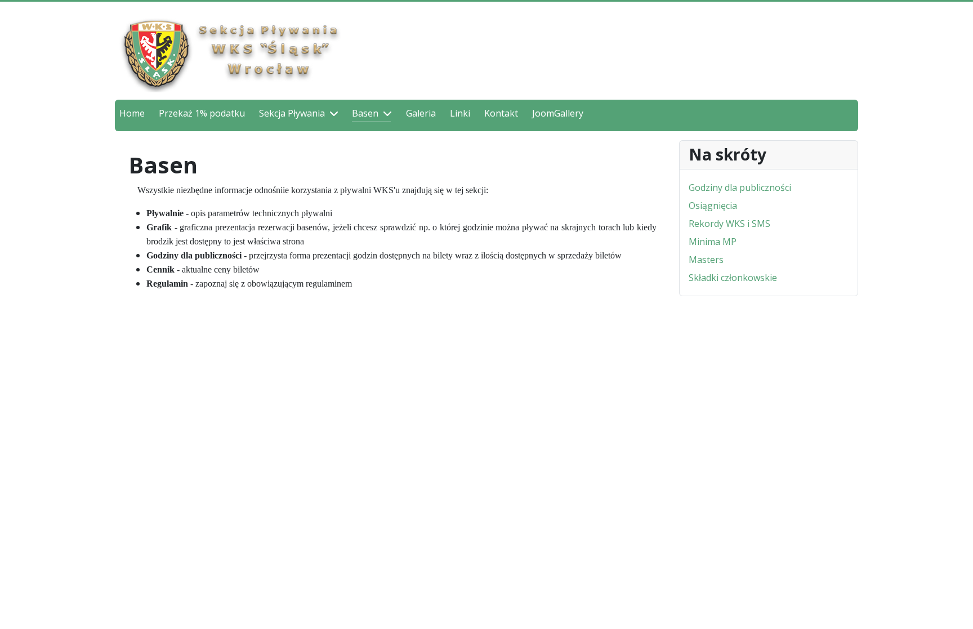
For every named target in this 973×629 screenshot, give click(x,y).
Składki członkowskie (733, 277)
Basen (365, 113)
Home (132, 113)
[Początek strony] (953, 608)
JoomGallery (557, 113)
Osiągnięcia (713, 205)
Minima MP (713, 241)
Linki (460, 113)
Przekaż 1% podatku (202, 113)
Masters (706, 259)
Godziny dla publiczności (740, 187)
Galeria (421, 113)
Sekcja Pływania (292, 113)
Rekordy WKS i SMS (729, 223)
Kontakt (501, 113)
